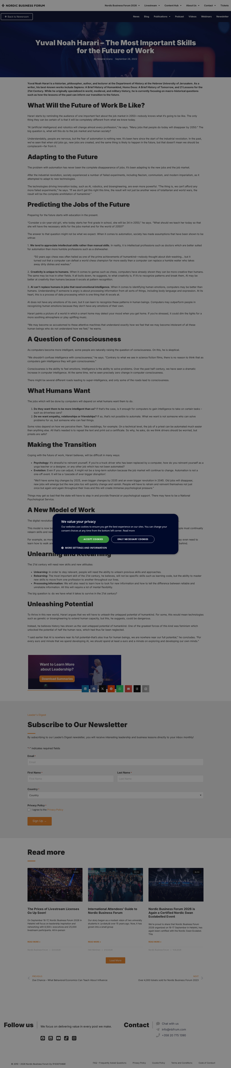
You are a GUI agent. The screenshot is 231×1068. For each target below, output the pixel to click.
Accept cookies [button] (93, 539)
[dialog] (115, 534)
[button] (84, 547)
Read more (129, 530)
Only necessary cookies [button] (132, 539)
